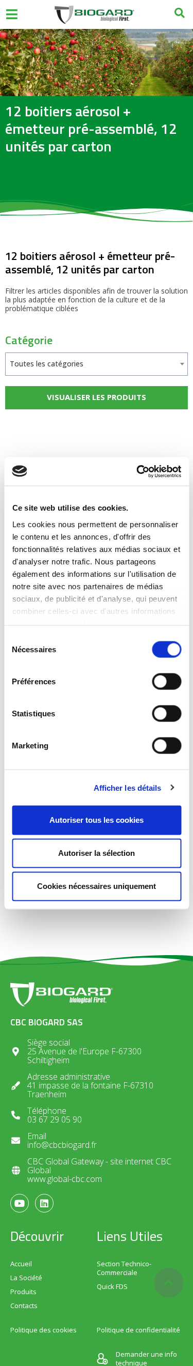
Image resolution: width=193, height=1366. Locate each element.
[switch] (166, 681)
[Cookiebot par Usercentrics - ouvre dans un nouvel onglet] (137, 471)
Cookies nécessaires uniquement (96, 886)
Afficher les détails (128, 787)
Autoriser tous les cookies (96, 820)
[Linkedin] (44, 1203)
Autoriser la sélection (96, 853)
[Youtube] (19, 1203)
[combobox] (96, 364)
